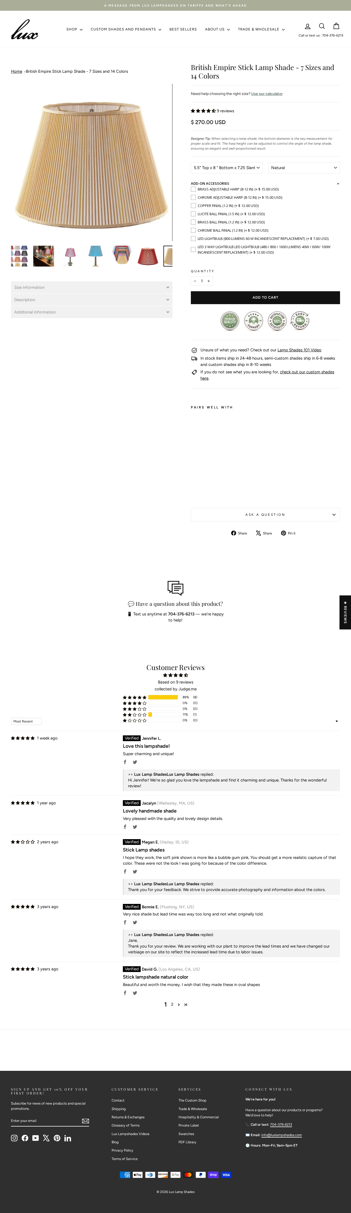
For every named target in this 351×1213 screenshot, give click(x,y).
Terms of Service (125, 1159)
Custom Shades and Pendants (124, 29)
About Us (215, 29)
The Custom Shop (192, 1100)
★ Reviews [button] (345, 612)
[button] (91, 287)
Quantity (203, 271)
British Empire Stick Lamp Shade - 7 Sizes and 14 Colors (77, 71)
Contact (118, 1100)
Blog (115, 1142)
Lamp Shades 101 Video (299, 350)
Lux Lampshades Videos (130, 1134)
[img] (23, 738)
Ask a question (265, 515)
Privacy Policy (122, 1150)
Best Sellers (183, 29)
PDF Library (187, 1142)
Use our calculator (267, 93)
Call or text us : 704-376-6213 (321, 35)
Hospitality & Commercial (199, 1117)
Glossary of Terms (126, 1125)
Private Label (189, 1125)
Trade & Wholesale (259, 29)
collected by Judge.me (176, 689)
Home (16, 71)
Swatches (186, 1134)
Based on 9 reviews (175, 682)
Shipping (119, 1109)
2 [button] (172, 1004)
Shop (72, 29)
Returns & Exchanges (128, 1117)
